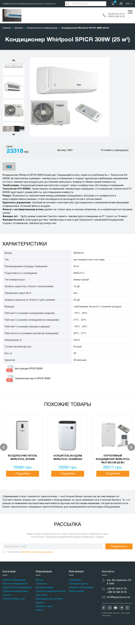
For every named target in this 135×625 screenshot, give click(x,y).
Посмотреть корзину (78, 584)
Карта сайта (41, 595)
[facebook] (104, 607)
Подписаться (119, 546)
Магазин (19, 28)
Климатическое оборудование (42, 28)
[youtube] (115, 607)
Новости (39, 610)
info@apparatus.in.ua (118, 597)
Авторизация (75, 580)
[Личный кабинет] (121, 3)
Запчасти (7, 595)
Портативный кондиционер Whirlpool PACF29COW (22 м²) (113, 459)
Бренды (39, 580)
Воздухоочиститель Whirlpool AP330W (22, 457)
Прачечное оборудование (14, 584)
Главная (6, 28)
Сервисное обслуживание (81, 587)
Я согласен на (30, 552)
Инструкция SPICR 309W (28, 369)
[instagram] (109, 607)
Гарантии (40, 603)
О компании (41, 584)
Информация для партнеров (49, 599)
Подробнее (22, 474)
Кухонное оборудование (14, 580)
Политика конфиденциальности (51, 591)
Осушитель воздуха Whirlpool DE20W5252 (67, 457)
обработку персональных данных (37, 552)
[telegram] (121, 607)
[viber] (127, 607)
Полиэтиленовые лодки (13, 599)
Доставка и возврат (45, 587)
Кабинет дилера (76, 591)
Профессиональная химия (15, 591)
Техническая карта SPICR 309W (32, 379)
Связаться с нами (44, 606)
